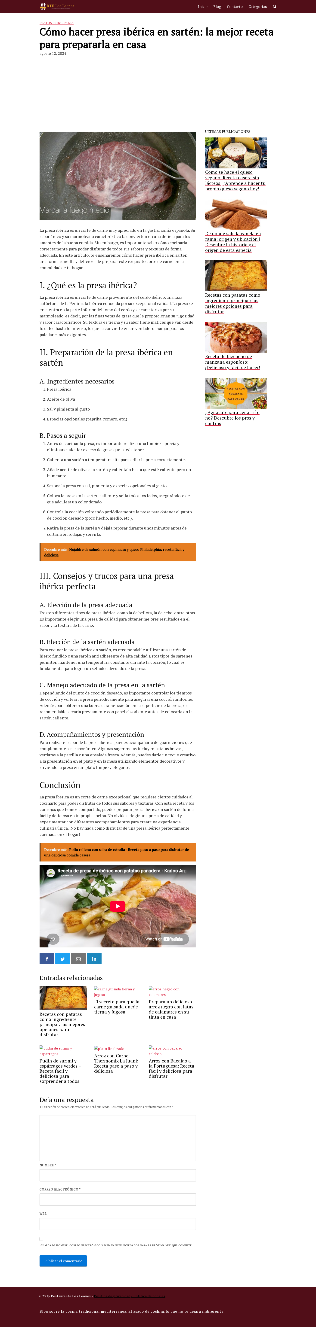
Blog (217, 6)
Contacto (235, 6)
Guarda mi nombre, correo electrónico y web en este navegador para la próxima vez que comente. (116, 1245)
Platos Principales (57, 23)
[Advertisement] (158, 90)
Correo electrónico (60, 1189)
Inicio (203, 6)
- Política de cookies (148, 1296)
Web (43, 1213)
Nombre (48, 1165)
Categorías (257, 6)
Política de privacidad (112, 1296)
